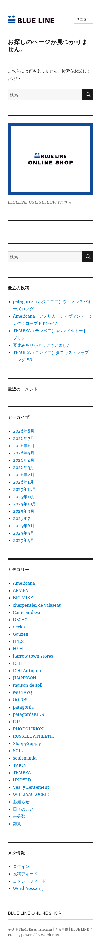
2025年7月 (23, 518)
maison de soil (27, 685)
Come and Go (26, 612)
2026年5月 (23, 452)
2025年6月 (23, 525)
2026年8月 (23, 431)
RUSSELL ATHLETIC (33, 736)
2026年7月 (23, 438)
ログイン (21, 866)
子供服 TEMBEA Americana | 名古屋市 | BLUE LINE (48, 929)
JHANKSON (24, 677)
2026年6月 (24, 445)
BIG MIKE (23, 597)
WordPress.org (28, 888)
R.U (16, 721)
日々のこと (23, 809)
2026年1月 (23, 482)
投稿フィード (25, 873)
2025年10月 (24, 503)
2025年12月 (24, 489)
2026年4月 (23, 460)
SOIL (18, 750)
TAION (20, 765)
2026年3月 (23, 467)
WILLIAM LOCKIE (31, 794)
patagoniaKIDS (28, 714)
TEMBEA (22, 772)
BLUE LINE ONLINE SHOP (34, 913)
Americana (24, 583)
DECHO (20, 619)
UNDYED (22, 779)
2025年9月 (23, 511)
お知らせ (21, 801)
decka (19, 626)
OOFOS (20, 699)
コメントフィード (29, 881)
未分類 (19, 816)
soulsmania (25, 758)
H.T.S (18, 641)
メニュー (83, 19)
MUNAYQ (22, 692)
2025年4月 (23, 540)
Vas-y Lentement (31, 787)
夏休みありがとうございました (42, 345)
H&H (18, 648)
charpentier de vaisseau (37, 605)
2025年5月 (23, 533)
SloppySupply (27, 743)
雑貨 (17, 823)
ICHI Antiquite (27, 670)
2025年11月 (24, 496)
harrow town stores (33, 656)
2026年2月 (23, 474)
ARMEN (21, 590)
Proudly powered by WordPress (33, 935)
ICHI (17, 663)
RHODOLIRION (28, 728)
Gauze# (21, 634)
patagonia (23, 707)
